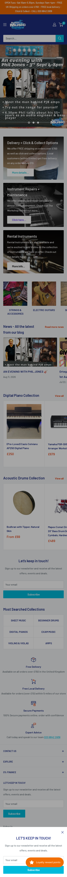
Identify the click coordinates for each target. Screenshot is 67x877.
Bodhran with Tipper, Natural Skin (23, 528)
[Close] (62, 832)
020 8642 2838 (52, 737)
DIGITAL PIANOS (18, 631)
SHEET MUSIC (18, 620)
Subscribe (33, 869)
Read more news (54, 326)
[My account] (54, 24)
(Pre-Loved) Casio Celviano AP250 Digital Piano (22, 446)
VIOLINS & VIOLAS (18, 643)
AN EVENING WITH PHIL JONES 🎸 (25, 371)
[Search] (60, 38)
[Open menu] (5, 24)
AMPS (48, 643)
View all (59, 395)
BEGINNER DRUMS (48, 620)
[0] (61, 25)
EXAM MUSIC (48, 631)
